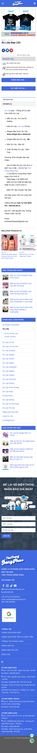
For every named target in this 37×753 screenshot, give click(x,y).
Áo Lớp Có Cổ (8, 342)
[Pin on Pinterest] (11, 50)
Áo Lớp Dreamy (9, 351)
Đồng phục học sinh (10, 412)
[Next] (36, 249)
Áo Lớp (10, 40)
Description (8, 99)
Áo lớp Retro (8, 396)
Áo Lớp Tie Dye (9, 408)
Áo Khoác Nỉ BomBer (11, 325)
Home (3, 40)
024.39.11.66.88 (25, 682)
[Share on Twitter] (7, 50)
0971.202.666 (14, 707)
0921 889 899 (14, 726)
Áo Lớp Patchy (8, 383)
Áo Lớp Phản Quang (11, 387)
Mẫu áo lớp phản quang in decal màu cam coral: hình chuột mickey (9, 256)
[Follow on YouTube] (15, 585)
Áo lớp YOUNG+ (10, 337)
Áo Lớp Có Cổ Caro (10, 346)
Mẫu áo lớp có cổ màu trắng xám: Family (26, 255)
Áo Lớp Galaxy (8, 355)
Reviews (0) (7, 104)
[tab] (18, 99)
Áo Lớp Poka (8, 392)
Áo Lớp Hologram (10, 367)
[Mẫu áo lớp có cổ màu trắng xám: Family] (27, 242)
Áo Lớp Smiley (8, 400)
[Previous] (1, 249)
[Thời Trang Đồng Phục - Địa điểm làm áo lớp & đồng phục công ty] (18, 3)
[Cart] (35, 3)
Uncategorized (8, 420)
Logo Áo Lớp (8, 416)
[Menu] (2, 3)
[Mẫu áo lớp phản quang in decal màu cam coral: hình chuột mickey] (9, 242)
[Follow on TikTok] (11, 585)
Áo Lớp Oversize (9, 379)
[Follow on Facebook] (3, 585)
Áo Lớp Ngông (8, 371)
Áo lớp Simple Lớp (11, 333)
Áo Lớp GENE (8, 359)
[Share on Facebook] (3, 50)
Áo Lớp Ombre (8, 375)
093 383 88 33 (15, 673)
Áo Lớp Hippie (8, 363)
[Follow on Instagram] (7, 585)
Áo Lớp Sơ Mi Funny (11, 404)
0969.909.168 (14, 682)
